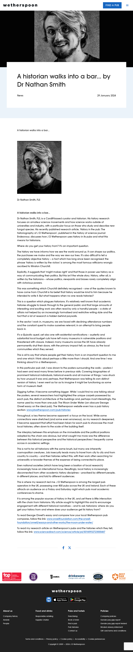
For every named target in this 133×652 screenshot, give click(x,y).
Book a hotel (73, 620)
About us (7, 610)
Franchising (72, 616)
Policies (104, 610)
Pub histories (73, 627)
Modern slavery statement (112, 627)
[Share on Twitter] (69, 547)
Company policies (108, 616)
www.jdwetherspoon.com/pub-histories (48, 409)
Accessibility (80, 639)
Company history (10, 616)
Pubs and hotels (76, 610)
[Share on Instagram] (63, 547)
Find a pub (112, 5)
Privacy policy (52, 639)
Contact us (72, 631)
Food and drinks (44, 610)
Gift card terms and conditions (113, 631)
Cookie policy (66, 639)
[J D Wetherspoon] (20, 5)
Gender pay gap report (110, 620)
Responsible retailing (44, 616)
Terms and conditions (34, 639)
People (6, 623)
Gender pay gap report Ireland (114, 623)
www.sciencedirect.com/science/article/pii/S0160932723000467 (69, 531)
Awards (6, 620)
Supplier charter (42, 620)
